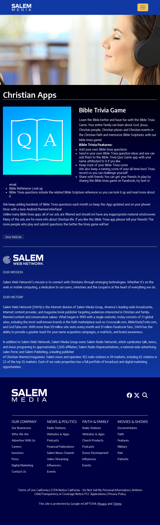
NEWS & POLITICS (62, 421)
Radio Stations (56, 428)
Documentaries (127, 428)
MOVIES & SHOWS (133, 421)
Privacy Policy (117, 494)
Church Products (92, 440)
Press (15, 459)
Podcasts (53, 440)
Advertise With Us (23, 440)
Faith (121, 434)
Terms (117, 503)
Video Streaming (57, 459)
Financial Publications (60, 446)
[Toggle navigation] (142, 7)
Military (122, 446)
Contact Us (19, 471)
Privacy (102, 503)
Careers (16, 446)
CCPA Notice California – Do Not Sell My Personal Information (90, 490)
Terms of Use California (33, 490)
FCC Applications (95, 494)
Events (51, 471)
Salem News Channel (60, 452)
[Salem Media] (21, 7)
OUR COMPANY (24, 421)
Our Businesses (21, 428)
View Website (13, 236)
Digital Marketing (22, 465)
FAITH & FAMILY (95, 421)
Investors (18, 452)
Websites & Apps (58, 434)
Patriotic (123, 459)
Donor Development (95, 452)
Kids (120, 452)
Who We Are (20, 434)
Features (123, 440)
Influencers (54, 465)
